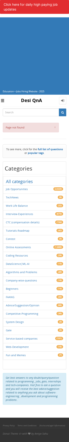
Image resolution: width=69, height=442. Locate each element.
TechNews (12, 197)
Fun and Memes (16, 355)
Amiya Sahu (41, 433)
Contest (10, 239)
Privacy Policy (9, 425)
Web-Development (17, 347)
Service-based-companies (22, 338)
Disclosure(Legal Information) (52, 425)
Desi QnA (31, 100)
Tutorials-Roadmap (17, 230)
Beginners (12, 288)
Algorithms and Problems (21, 272)
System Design (15, 322)
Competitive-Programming (22, 313)
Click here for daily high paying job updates (31, 7)
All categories (19, 181)
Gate (9, 330)
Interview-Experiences (19, 214)
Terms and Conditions (27, 425)
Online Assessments (18, 247)
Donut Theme (10, 433)
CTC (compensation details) (22, 222)
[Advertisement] (34, 52)
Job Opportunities (17, 189)
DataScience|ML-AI (17, 264)
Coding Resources (17, 255)
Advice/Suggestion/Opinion (22, 305)
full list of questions (50, 149)
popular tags (36, 153)
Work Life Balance (17, 205)
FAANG (10, 297)
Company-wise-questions (21, 280)
